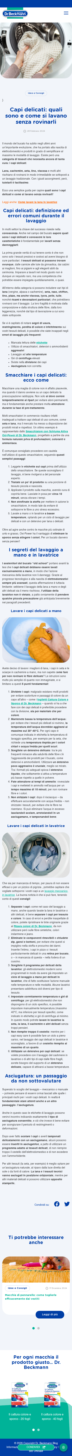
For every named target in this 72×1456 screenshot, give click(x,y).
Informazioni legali (17, 1447)
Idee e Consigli (36, 93)
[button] (33, 1328)
